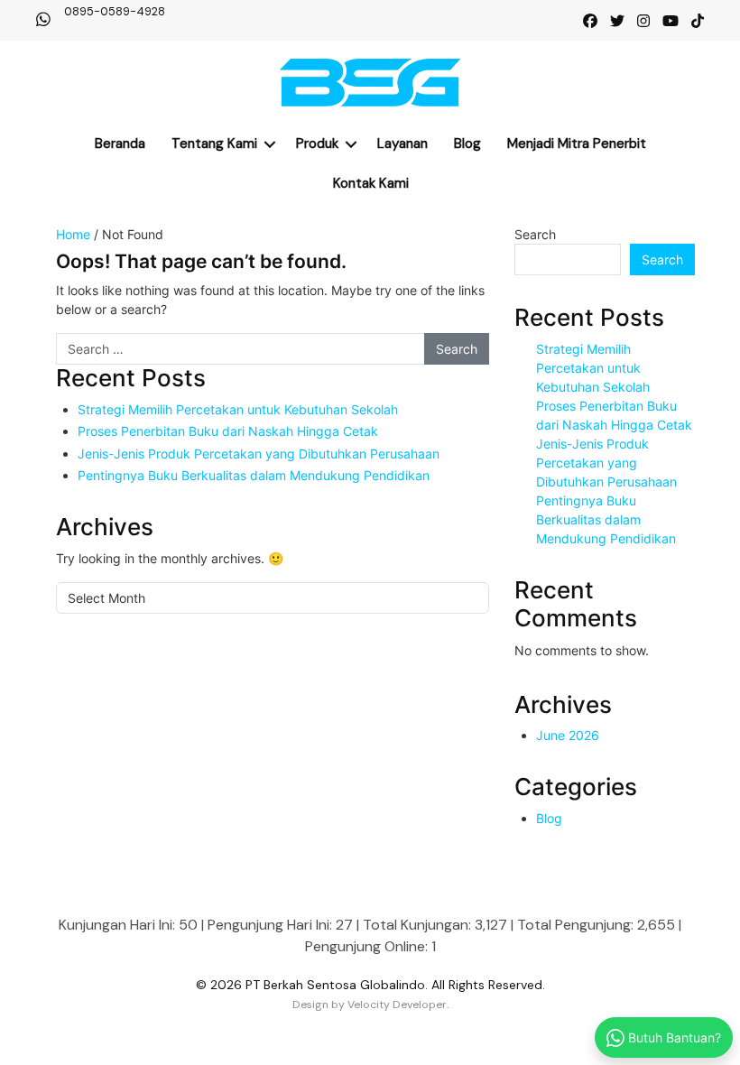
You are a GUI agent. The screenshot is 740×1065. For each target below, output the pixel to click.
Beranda (120, 143)
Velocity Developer (397, 1004)
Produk (317, 143)
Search (535, 234)
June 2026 (567, 735)
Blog (467, 143)
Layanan (402, 143)
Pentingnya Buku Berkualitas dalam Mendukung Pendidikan (254, 475)
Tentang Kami (214, 143)
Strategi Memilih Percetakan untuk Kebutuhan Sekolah (238, 409)
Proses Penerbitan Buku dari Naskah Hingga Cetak (228, 431)
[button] (269, 144)
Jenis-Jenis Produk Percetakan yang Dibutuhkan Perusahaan (258, 453)
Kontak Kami (371, 183)
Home (73, 234)
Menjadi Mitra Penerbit (576, 143)
